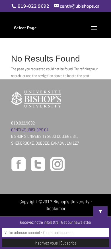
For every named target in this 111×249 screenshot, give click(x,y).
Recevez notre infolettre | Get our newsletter (55, 222)
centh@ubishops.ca (29, 129)
